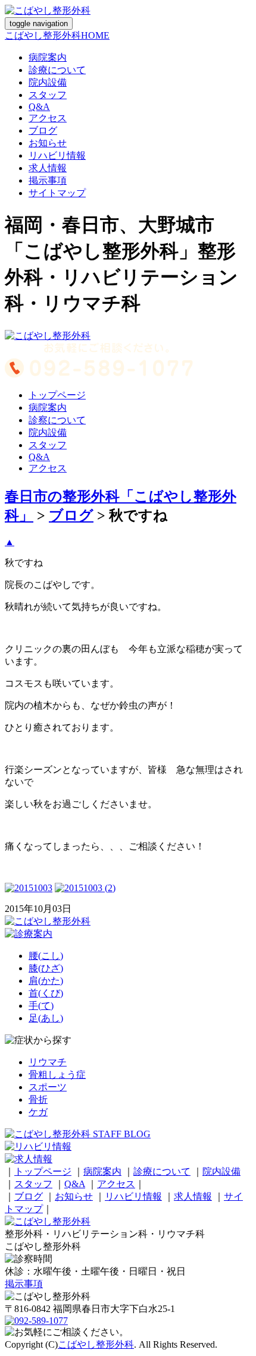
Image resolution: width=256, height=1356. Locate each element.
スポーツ (48, 1087)
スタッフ (48, 95)
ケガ (38, 1112)
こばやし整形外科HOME (57, 35)
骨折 (38, 1099)
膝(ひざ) (46, 968)
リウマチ (48, 1062)
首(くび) (46, 993)
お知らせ (48, 143)
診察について (57, 420)
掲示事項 (48, 180)
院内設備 (48, 82)
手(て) (41, 1006)
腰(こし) (46, 956)
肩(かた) (46, 981)
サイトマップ (57, 193)
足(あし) (46, 1018)
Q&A (39, 107)
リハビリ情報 (57, 155)
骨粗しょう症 (57, 1074)
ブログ (43, 130)
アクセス (48, 118)
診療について (57, 70)
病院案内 (48, 57)
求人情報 (48, 168)
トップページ (57, 395)
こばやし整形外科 (96, 1344)
